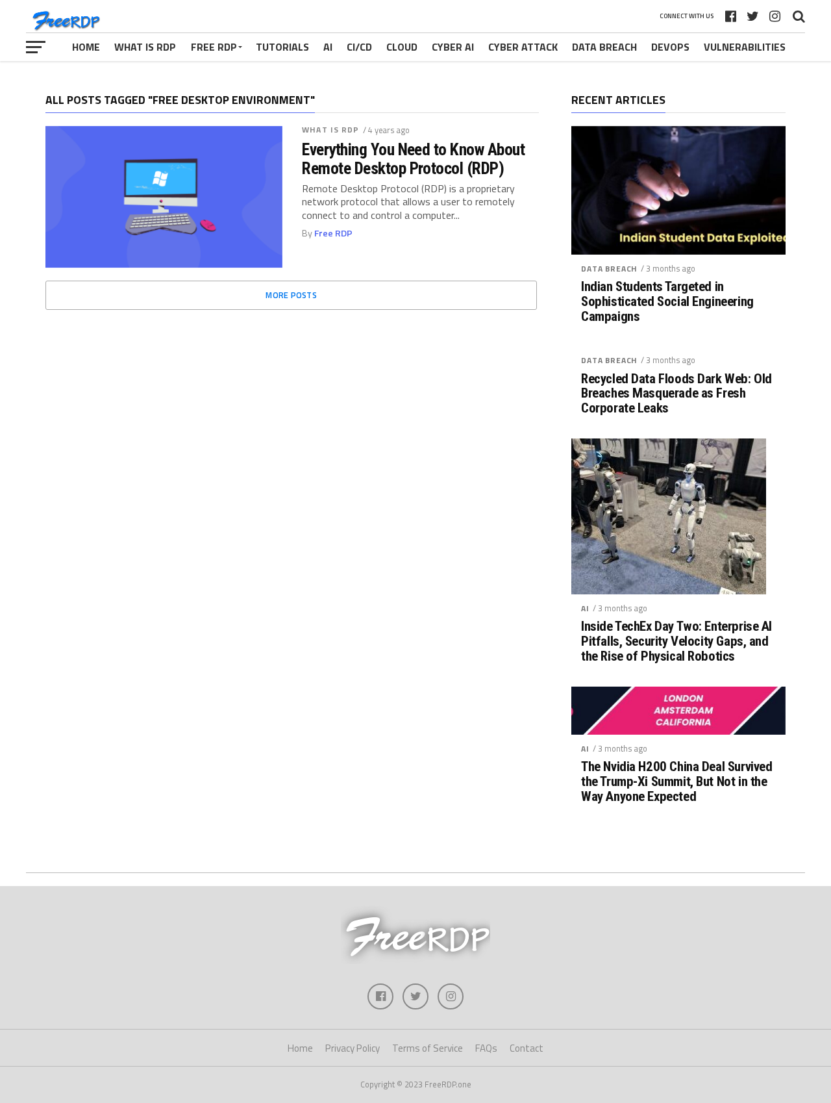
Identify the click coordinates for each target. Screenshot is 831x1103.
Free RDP (214, 47)
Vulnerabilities (745, 47)
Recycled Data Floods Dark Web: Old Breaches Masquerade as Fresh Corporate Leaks (676, 394)
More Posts (291, 294)
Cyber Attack (523, 47)
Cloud (401, 47)
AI (327, 47)
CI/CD (359, 47)
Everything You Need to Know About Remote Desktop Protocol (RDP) (413, 158)
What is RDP (145, 47)
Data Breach (604, 47)
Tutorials (282, 47)
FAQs (486, 1048)
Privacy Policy (352, 1048)
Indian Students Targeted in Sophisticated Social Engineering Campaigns (667, 301)
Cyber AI (453, 47)
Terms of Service (427, 1048)
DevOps (670, 47)
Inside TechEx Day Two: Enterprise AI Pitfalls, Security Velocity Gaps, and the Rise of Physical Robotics (676, 641)
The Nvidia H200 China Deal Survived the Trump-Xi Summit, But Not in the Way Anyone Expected (676, 781)
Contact (526, 1048)
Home (86, 47)
